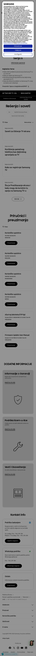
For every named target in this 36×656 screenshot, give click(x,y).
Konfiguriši (18, 54)
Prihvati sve (18, 46)
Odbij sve (18, 50)
